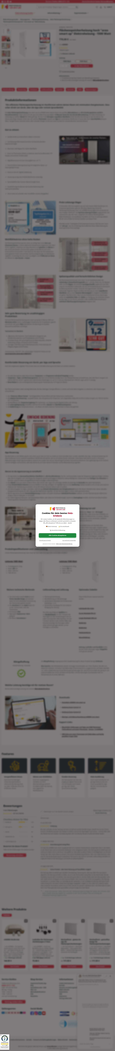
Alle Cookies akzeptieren (57, 535)
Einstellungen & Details (45, 540)
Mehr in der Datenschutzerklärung (64, 543)
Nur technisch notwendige (69, 540)
